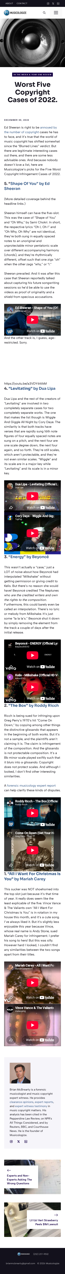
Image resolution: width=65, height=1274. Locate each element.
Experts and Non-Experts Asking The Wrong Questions (19, 1179)
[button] (44, 13)
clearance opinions (21, 1102)
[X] (53, 3)
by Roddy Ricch (33, 705)
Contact (22, 3)
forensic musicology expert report (31, 785)
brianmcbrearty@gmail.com (20, 1263)
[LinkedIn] (58, 3)
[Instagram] (48, 3)
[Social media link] (11, 1141)
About (9, 3)
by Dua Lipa (32, 388)
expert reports (44, 1102)
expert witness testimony (31, 1106)
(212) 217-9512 (41, 1254)
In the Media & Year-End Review (32, 74)
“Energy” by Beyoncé (28, 556)
